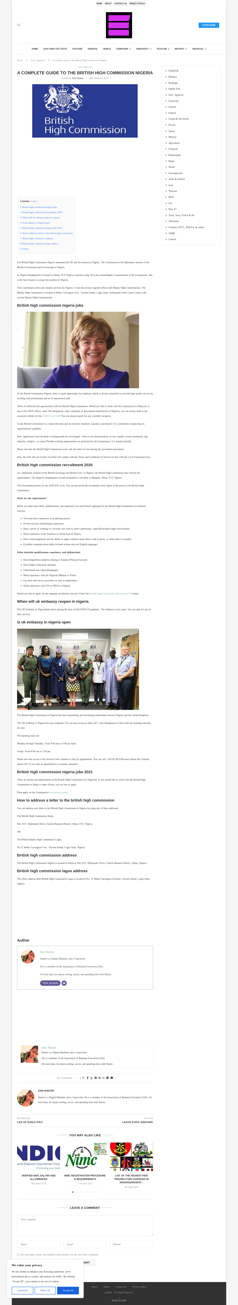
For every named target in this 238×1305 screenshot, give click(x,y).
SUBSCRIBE (209, 25)
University (142, 49)
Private (171, 125)
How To (172, 209)
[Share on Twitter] (91, 1078)
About (108, 3)
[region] (45, 1278)
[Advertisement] (85, 166)
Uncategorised (175, 173)
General (93, 49)
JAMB (171, 233)
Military (179, 49)
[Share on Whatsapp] (103, 1078)
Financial (198, 49)
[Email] (64, 983)
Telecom (162, 49)
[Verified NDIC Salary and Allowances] (38, 1157)
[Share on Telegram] (107, 1078)
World (107, 49)
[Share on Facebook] (88, 1078)
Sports (171, 131)
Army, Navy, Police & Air (181, 215)
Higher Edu (174, 88)
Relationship (174, 155)
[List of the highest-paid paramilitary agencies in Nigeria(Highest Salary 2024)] (131, 1157)
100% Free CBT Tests (55, 49)
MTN (171, 197)
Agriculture (174, 143)
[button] (22, 1168)
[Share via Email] (111, 1078)
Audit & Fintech (176, 179)
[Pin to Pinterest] (95, 1078)
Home (99, 3)
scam (170, 185)
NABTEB (173, 71)
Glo (170, 203)
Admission (122, 49)
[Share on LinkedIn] (100, 1078)
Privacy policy (137, 3)
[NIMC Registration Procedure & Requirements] (85, 1157)
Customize (22, 1290)
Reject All (45, 1290)
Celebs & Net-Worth (178, 119)
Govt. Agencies (38, 60)
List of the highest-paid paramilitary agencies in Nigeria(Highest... (131, 1179)
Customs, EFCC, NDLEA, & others (186, 227)
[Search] (19, 25)
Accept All (68, 1290)
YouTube (77, 49)
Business (172, 76)
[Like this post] (83, 1078)
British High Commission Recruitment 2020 (111, 593)
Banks (171, 161)
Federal (172, 113)
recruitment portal (59, 792)
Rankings (173, 83)
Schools (172, 107)
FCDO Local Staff (51, 416)
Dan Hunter (78, 78)
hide (34, 201)
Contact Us (120, 3)
